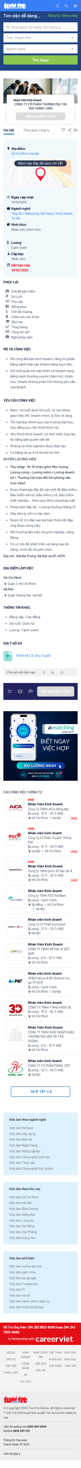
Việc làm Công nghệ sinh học (29, 1157)
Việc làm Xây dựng (22, 1134)
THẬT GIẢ (70, 1366)
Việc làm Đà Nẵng (21, 1226)
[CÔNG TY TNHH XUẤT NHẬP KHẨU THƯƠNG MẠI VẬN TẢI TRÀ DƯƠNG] (15, 1035)
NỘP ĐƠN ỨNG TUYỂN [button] (40, 116)
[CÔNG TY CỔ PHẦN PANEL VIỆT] (15, 1068)
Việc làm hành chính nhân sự (29, 1301)
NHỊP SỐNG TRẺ (40, 1355)
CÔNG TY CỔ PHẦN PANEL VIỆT (49, 1065)
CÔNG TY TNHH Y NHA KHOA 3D (49, 1007)
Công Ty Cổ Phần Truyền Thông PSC (49, 840)
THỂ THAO (55, 1352)
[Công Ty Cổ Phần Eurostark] (15, 927)
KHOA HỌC (55, 1359)
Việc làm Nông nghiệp (24, 1151)
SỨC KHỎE (55, 1366)
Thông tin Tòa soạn (15, 1440)
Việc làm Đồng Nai (22, 1214)
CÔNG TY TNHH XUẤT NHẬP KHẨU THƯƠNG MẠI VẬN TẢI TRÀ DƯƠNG (51, 1036)
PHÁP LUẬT (11, 1372)
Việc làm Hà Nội (20, 1203)
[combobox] (40, 26)
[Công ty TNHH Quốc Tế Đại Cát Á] (15, 869)
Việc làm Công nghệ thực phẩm (31, 1168)
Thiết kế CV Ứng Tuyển (33, 655)
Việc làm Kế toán (21, 1128)
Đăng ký (54, 15)
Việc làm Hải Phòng (23, 1232)
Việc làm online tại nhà (25, 1266)
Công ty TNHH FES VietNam (47, 895)
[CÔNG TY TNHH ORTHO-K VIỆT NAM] (15, 952)
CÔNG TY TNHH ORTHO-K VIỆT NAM (49, 951)
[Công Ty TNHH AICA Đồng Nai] (15, 807)
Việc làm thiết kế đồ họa (26, 1307)
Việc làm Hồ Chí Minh (24, 1197)
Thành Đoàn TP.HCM (16, 1444)
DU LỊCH (26, 1381)
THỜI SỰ (11, 1359)
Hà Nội (34, 154)
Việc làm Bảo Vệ (20, 1139)
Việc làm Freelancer (23, 1284)
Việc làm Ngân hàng (23, 1145)
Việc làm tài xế (19, 1295)
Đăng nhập (70, 15)
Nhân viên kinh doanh (45, 833)
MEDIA (11, 1352)
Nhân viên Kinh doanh (45, 890)
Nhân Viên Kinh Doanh (45, 804)
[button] (66, 5)
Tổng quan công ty (36, 130)
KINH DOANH (25, 1355)
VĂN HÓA (40, 1363)
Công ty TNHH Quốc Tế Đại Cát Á (50, 871)
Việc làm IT (17, 1289)
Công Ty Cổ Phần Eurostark (46, 924)
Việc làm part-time (22, 1272)
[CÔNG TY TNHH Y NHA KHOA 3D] (15, 1010)
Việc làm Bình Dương (23, 1209)
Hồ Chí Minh (19, 154)
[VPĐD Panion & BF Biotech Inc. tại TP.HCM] (15, 981)
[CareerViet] (54, 1339)
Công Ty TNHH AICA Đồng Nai (48, 809)
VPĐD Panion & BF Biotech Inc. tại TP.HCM (49, 980)
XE (25, 1374)
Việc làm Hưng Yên (22, 1238)
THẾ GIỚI (10, 1366)
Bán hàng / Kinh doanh (56, 213)
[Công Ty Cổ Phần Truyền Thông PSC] (15, 836)
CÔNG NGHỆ (25, 1366)
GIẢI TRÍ (40, 1370)
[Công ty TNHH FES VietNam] (15, 898)
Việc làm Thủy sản (22, 1162)
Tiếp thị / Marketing (25, 213)
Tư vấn (15, 218)
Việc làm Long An (21, 1220)
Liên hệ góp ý (11, 1453)
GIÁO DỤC (70, 1352)
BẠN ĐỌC (70, 1359)
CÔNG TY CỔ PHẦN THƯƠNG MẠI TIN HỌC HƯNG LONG (40, 106)
